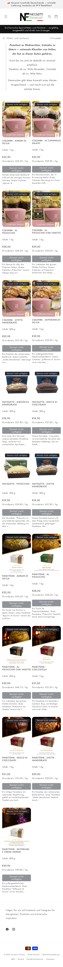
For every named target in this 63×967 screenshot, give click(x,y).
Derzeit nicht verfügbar (17, 169)
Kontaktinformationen (35, 959)
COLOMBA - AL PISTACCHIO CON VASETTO (46, 231)
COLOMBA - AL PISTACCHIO (9, 231)
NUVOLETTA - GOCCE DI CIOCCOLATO (44, 403)
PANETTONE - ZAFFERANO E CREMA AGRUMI (15, 850)
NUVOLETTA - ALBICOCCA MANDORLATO (15, 403)
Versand (21, 959)
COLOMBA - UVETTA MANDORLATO (12, 321)
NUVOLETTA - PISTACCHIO (15, 483)
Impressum (50, 959)
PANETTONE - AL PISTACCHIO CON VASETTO (16, 668)
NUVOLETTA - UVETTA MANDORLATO (43, 485)
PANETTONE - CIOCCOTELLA (39, 668)
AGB (13, 959)
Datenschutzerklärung (50, 954)
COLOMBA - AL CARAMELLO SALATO (46, 141)
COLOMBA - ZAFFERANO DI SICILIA (46, 321)
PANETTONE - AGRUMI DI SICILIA (15, 577)
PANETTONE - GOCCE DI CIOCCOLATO (14, 759)
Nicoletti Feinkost (18, 954)
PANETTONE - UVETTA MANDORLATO (43, 759)
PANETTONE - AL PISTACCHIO (40, 575)
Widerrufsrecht (34, 954)
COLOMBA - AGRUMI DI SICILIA (14, 142)
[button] (6, 16)
